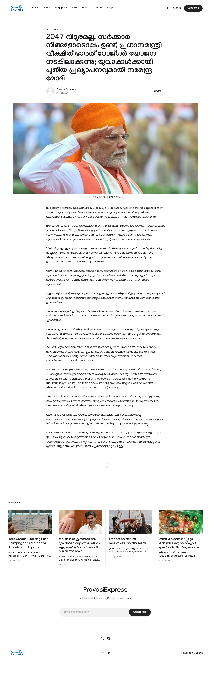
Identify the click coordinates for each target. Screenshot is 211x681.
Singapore (61, 8)
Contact (97, 8)
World (85, 8)
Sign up (105, 653)
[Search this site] (167, 8)
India (74, 8)
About (46, 8)
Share (157, 91)
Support (111, 8)
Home (35, 8)
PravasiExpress (66, 89)
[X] (102, 638)
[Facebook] (108, 638)
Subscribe (193, 8)
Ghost (199, 653)
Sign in (177, 8)
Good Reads (53, 30)
